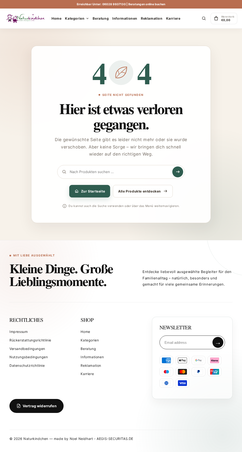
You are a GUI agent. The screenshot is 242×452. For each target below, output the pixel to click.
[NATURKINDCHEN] (26, 18)
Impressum (18, 332)
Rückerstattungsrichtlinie (30, 340)
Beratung (88, 349)
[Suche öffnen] (204, 18)
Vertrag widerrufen (39, 406)
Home (85, 332)
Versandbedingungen (27, 349)
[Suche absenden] (177, 171)
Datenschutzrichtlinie (27, 365)
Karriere (87, 374)
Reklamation (91, 365)
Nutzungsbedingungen (28, 357)
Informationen (92, 357)
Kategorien (90, 340)
